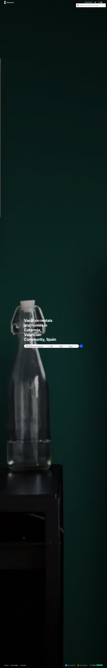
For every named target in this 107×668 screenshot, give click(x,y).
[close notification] (104, 5)
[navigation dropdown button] (100, 2)
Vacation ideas (23, 665)
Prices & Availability (14, 665)
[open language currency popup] (95, 2)
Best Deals (6, 665)
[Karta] (9, 2)
